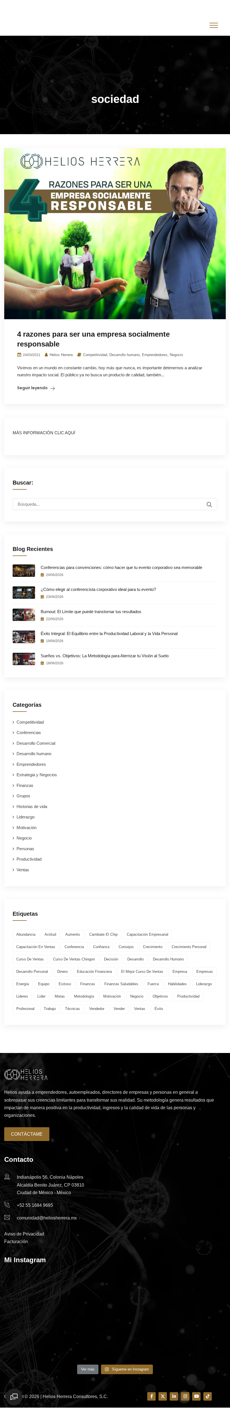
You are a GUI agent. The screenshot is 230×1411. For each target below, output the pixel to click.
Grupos (23, 795)
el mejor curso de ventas (142, 971)
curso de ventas (30, 959)
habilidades (177, 984)
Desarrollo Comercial (36, 743)
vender (119, 1009)
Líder (41, 996)
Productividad (29, 859)
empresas (204, 971)
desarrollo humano (168, 959)
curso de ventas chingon (74, 959)
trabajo (50, 1009)
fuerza (153, 984)
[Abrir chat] (14, 1397)
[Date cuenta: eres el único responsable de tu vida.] (190, 1296)
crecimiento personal (189, 947)
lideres (22, 996)
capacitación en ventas (35, 947)
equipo (43, 984)
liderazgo (204, 984)
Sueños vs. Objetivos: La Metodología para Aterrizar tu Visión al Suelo (105, 655)
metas (60, 996)
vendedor (96, 1009)
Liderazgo (25, 816)
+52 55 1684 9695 (149, 7)
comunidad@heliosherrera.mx (95, 7)
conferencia (74, 947)
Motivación (26, 827)
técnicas (72, 1009)
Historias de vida (32, 806)
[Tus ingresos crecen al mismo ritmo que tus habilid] (40, 1296)
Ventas (23, 869)
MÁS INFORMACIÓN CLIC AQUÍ (44, 432)
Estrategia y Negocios (37, 774)
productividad (188, 996)
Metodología (84, 996)
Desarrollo (135, 959)
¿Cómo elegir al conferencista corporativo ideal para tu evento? (98, 589)
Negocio (176, 355)
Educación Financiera (94, 971)
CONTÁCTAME (27, 1134)
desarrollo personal (32, 971)
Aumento (72, 934)
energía (22, 984)
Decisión (111, 959)
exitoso (65, 984)
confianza (101, 947)
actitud (50, 934)
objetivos (160, 996)
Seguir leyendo (32, 388)
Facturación (16, 1241)
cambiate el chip (103, 934)
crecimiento (152, 947)
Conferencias (29, 732)
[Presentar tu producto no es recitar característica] (190, 1339)
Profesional (25, 1009)
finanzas (87, 984)
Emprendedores (154, 355)
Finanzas (25, 785)
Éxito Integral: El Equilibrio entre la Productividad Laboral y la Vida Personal (109, 633)
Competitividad (95, 355)
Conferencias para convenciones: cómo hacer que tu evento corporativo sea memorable (121, 567)
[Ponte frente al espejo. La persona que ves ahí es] (115, 1339)
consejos (126, 947)
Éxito (159, 1009)
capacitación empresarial (147, 934)
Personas (25, 848)
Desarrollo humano (124, 355)
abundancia (25, 934)
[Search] (212, 500)
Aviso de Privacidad (24, 1234)
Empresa (180, 971)
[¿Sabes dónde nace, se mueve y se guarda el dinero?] (115, 1296)
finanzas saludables (121, 984)
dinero (62, 971)
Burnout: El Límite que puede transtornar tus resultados (91, 611)
